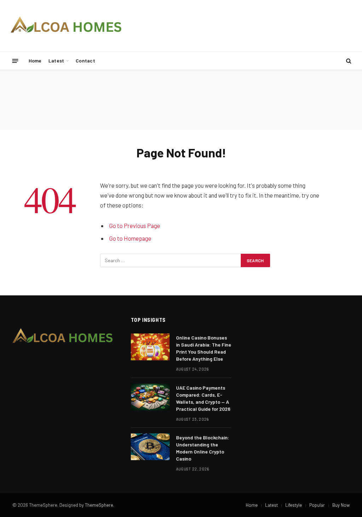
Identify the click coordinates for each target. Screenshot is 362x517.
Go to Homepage (130, 238)
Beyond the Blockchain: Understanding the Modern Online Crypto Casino (202, 448)
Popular (317, 505)
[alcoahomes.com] (66, 26)
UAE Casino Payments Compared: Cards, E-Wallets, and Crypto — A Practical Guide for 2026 (203, 398)
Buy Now (341, 505)
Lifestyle (293, 505)
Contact (85, 61)
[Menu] (15, 60)
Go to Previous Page (134, 225)
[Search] (348, 61)
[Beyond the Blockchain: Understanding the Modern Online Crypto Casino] (150, 446)
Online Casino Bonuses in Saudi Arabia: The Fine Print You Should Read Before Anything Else (203, 348)
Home (35, 61)
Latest (56, 61)
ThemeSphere (99, 505)
